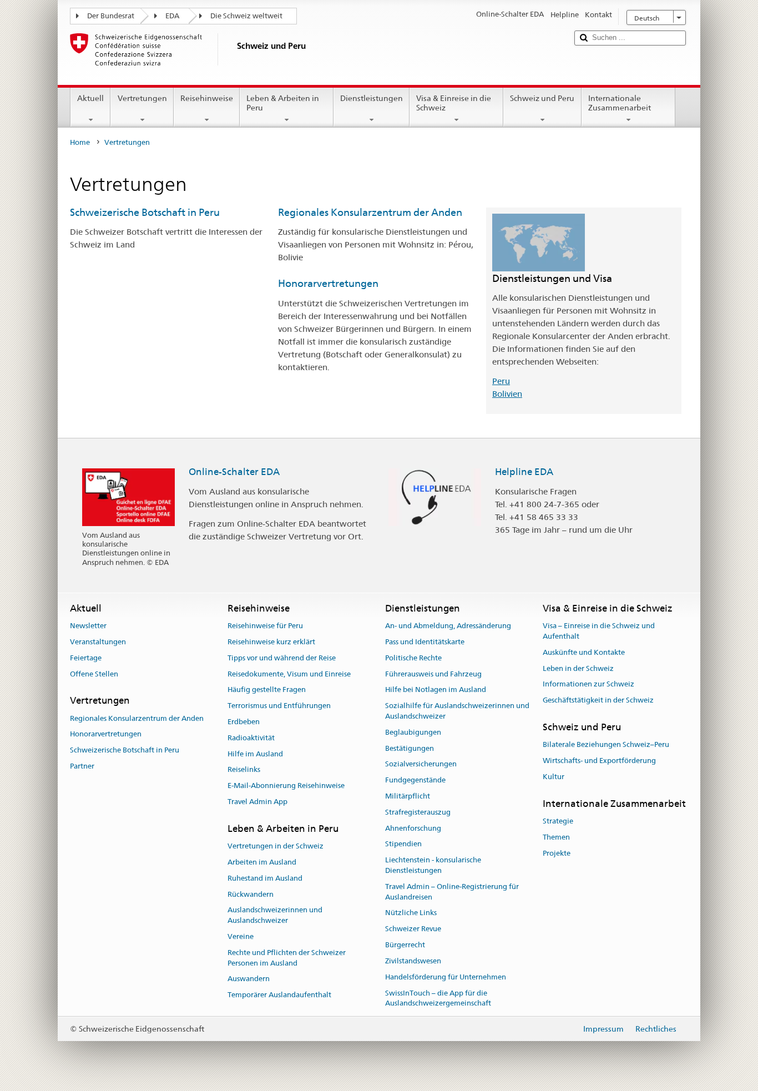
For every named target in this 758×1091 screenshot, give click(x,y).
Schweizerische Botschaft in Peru (145, 212)
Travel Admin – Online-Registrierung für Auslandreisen (452, 891)
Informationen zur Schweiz (588, 684)
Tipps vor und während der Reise (282, 658)
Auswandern (249, 979)
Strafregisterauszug (418, 812)
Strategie (558, 821)
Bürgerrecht (405, 945)
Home (80, 142)
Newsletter (88, 626)
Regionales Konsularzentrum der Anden (370, 212)
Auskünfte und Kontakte (584, 652)
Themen (556, 837)
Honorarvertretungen (328, 283)
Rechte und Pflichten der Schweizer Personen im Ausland (287, 957)
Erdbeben (244, 722)
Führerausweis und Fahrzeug (433, 674)
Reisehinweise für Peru (265, 626)
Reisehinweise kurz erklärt (271, 642)
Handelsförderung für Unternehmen (445, 977)
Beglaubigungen (413, 732)
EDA (172, 16)
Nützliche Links (411, 913)
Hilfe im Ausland (255, 754)
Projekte (556, 853)
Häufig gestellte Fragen (267, 690)
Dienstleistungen (371, 98)
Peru (501, 381)
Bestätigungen (409, 748)
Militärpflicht (407, 796)
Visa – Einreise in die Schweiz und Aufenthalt (599, 631)
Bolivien (507, 393)
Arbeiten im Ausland (262, 862)
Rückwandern (251, 894)
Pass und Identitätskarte (424, 642)
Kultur (553, 776)
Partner (82, 766)
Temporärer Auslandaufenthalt (279, 995)
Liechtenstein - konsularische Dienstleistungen (433, 865)
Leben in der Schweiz (578, 668)
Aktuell (90, 98)
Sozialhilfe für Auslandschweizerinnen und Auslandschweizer (457, 710)
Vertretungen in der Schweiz (276, 846)
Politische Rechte (413, 658)
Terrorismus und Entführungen (279, 705)
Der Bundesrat (110, 16)
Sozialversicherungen (421, 764)
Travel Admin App (257, 801)
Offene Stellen (94, 674)
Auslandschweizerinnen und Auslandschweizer (275, 915)
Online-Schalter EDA (234, 471)
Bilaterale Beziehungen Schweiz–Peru (606, 744)
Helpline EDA (524, 471)
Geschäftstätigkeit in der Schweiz (598, 700)
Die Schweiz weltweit (246, 16)
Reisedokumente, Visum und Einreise (289, 674)
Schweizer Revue (413, 929)
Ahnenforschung (413, 828)
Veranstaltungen (98, 642)
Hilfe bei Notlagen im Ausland (435, 690)
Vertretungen (142, 98)
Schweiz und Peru (542, 98)
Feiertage (86, 658)
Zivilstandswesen (413, 961)
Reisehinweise (206, 98)
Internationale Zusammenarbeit (619, 103)
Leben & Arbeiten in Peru (282, 103)
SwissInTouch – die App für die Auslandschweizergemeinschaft (438, 998)
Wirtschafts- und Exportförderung (599, 760)
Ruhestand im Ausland (265, 878)
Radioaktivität (251, 738)
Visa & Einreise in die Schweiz (453, 103)
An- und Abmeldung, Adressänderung (448, 626)
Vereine (241, 936)
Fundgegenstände (415, 780)
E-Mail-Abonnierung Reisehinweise (286, 785)
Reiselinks (244, 770)
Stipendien (403, 844)
